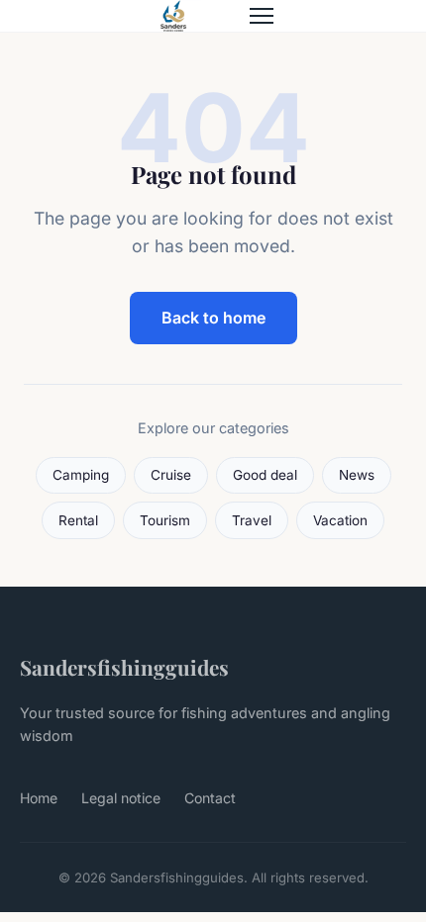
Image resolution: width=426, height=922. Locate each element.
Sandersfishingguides (124, 667)
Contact (210, 797)
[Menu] (261, 16)
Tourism (165, 520)
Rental (78, 520)
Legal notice (120, 797)
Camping (81, 475)
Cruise (171, 475)
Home (38, 797)
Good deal (265, 475)
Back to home (213, 317)
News (356, 475)
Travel (251, 520)
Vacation (340, 520)
